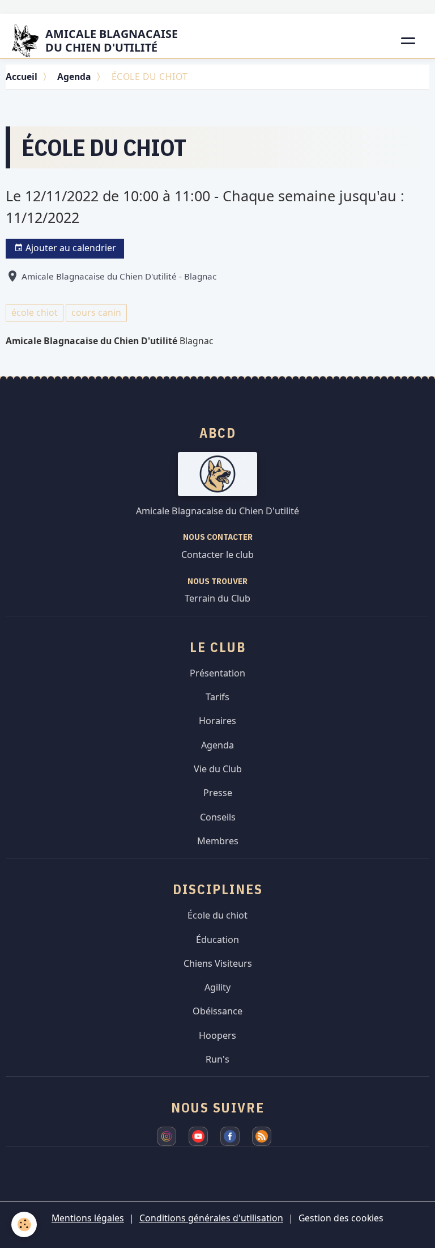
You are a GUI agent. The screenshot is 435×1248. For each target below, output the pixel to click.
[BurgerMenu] (409, 41)
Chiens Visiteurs (218, 963)
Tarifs (217, 697)
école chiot (34, 312)
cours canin (96, 312)
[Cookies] (24, 1224)
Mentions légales (88, 1218)
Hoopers (217, 1035)
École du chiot (217, 915)
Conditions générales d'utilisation (211, 1218)
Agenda (74, 76)
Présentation (217, 673)
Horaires (217, 720)
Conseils (218, 817)
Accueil (21, 76)
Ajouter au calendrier (69, 248)
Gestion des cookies (340, 1218)
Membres (217, 841)
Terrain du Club (217, 598)
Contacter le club (217, 554)
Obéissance (217, 1011)
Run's (217, 1059)
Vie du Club (218, 769)
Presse (217, 792)
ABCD (217, 433)
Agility (217, 987)
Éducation (217, 939)
